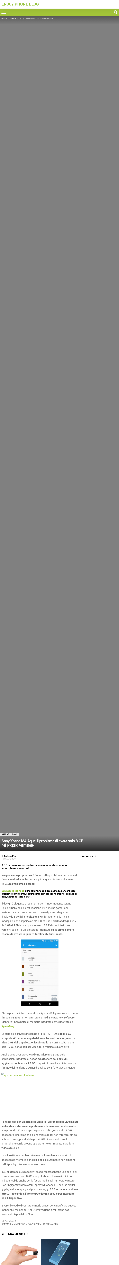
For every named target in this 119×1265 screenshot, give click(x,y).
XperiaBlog (8, 1026)
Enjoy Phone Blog (20, 4)
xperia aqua (51, 1224)
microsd (20, 1224)
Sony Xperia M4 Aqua (12, 890)
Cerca (115, 12)
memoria (8, 1224)
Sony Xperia (35, 1224)
